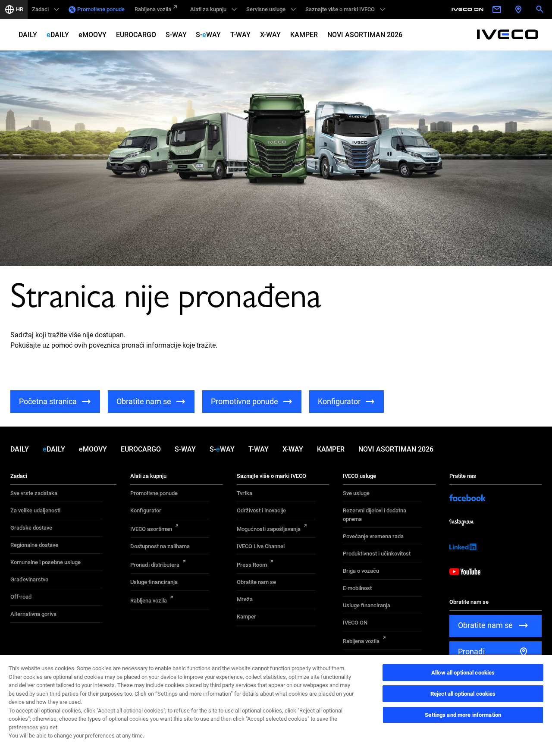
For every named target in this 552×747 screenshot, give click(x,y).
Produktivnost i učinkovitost (377, 553)
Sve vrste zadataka (33, 493)
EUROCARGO (136, 35)
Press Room (252, 565)
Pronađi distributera (154, 565)
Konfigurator (145, 510)
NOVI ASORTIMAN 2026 (364, 35)
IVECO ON (355, 622)
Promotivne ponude (101, 9)
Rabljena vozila (153, 9)
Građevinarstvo (29, 579)
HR (19, 9)
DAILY (28, 35)
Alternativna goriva (33, 614)
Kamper (246, 616)
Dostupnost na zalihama (160, 546)
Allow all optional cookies (463, 672)
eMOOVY (92, 35)
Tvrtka (244, 493)
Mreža (245, 599)
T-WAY (240, 35)
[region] (276, 700)
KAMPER (304, 35)
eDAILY (58, 35)
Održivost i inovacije (261, 510)
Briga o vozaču (361, 571)
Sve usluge (356, 493)
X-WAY (270, 35)
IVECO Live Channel (261, 546)
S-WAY (176, 35)
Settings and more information (463, 715)
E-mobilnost (357, 588)
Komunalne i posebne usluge (45, 562)
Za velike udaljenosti (35, 510)
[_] (468, 9)
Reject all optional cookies (463, 694)
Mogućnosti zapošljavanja (269, 529)
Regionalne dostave (34, 545)
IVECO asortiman (151, 529)
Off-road (20, 596)
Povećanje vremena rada (373, 536)
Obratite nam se (256, 582)
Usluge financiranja (154, 582)
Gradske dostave (31, 527)
